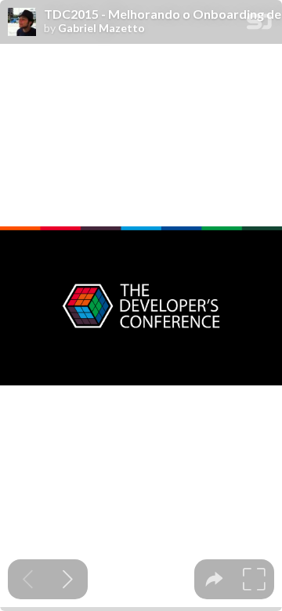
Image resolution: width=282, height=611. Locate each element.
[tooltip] (214, 579)
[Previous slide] (27, 579)
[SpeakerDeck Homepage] (259, 24)
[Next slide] (67, 579)
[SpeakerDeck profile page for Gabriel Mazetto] (22, 23)
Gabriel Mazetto (101, 28)
